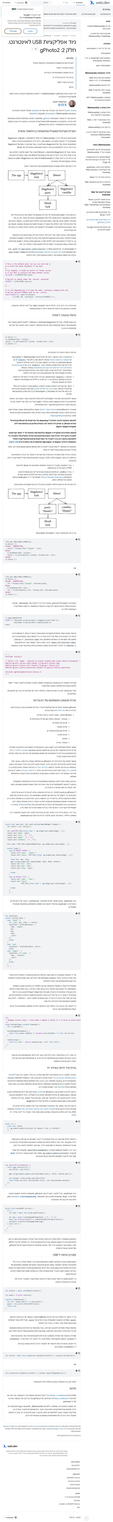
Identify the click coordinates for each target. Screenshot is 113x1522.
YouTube (77, 1500)
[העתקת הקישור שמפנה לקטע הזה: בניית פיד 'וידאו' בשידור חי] (45, 1068)
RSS (78, 1507)
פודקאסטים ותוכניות (73, 1488)
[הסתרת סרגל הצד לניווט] (86, 1518)
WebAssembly (46, 36)
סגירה (30, 31)
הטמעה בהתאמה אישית (59, 360)
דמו (65, 118)
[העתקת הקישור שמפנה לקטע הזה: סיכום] (68, 1388)
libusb (36, 110)
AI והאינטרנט (105, 14)
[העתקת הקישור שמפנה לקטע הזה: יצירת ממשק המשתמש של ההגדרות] (31, 700)
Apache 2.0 (7, 1426)
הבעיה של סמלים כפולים (44, 389)
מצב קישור (14, 442)
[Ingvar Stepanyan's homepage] (59, 105)
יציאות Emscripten (42, 252)
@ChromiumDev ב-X (72, 1497)
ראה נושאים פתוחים (73, 1469)
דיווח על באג (76, 1465)
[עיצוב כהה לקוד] (76, 261)
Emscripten (50, 114)
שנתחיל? (13, 31)
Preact (21, 805)
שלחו (62, 1087)
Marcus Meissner (61, 1398)
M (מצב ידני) (71, 770)
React (29, 805)
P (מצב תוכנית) (28, 770)
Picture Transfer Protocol (51, 477)
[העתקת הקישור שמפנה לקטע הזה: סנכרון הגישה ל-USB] (51, 1255)
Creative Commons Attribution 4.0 (39, 1426)
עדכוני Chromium (74, 1481)
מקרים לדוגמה (75, 1485)
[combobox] (42, 3)
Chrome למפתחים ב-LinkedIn (69, 1504)
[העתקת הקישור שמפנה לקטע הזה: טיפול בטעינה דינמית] (50, 315)
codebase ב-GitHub (57, 1395)
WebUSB (33, 114)
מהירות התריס (41, 767)
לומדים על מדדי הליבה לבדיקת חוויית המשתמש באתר (56, 14)
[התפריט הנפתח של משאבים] (73, 2)
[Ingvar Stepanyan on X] (65, 105)
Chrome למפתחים (73, 1478)
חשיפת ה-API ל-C (20, 750)
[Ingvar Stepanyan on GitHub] (62, 105)
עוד (66, 3)
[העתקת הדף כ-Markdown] (36, 49)
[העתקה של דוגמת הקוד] (79, 261)
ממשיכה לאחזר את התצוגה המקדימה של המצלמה (35, 1109)
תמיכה (40, 1092)
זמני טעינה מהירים (88, 14)
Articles (106, 9)
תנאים (78, 1517)
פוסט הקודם (70, 110)
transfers (15, 1197)
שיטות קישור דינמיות (48, 410)
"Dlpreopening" (57, 416)
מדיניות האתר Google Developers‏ (57, 1429)
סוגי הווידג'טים (59, 710)
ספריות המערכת (58, 252)
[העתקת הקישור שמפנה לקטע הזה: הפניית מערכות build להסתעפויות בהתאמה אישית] (16, 131)
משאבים (79, 3)
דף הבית (73, 36)
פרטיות (72, 1517)
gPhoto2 (46, 118)
